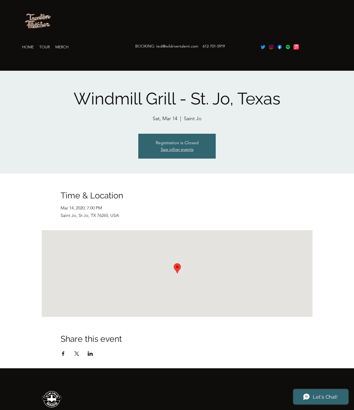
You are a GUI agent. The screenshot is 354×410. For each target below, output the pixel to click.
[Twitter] (263, 47)
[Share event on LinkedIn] (90, 353)
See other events (177, 149)
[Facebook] (279, 47)
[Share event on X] (76, 353)
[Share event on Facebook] (63, 353)
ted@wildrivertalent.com (177, 46)
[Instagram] (271, 47)
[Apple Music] (296, 47)
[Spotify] (288, 47)
